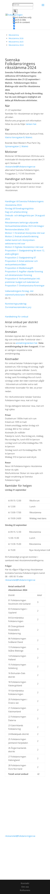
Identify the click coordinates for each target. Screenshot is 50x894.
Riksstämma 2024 (16, 45)
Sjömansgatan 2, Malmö (16, 146)
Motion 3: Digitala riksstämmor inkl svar (24, 247)
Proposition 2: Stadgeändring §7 (20, 257)
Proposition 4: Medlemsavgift (19, 268)
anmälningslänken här (27, 343)
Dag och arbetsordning (16, 212)
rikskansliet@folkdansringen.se (20, 166)
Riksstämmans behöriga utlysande (21, 222)
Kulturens (25, 890)
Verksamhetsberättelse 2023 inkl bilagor (24, 226)
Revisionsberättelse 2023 (17, 229)
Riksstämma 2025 (16, 41)
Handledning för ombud (16, 316)
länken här (31, 124)
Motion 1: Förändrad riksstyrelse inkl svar (25, 233)
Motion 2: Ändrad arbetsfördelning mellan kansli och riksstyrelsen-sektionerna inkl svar (21, 240)
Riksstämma (14, 35)
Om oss (25, 886)
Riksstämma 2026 (16, 38)
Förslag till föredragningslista (19, 208)
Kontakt (25, 883)
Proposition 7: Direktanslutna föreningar (24, 285)
